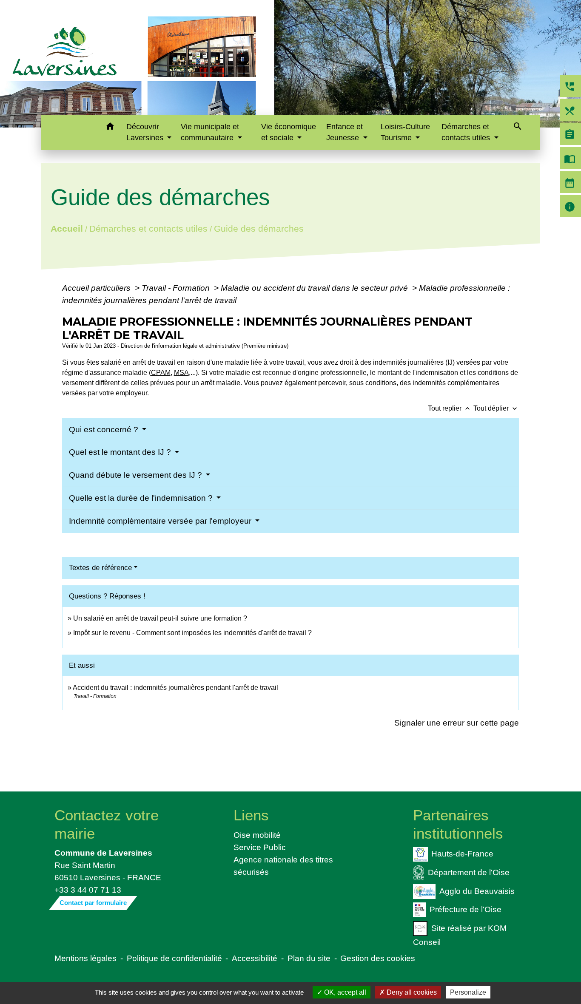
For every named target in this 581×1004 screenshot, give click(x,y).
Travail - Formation (177, 287)
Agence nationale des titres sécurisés (283, 865)
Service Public (260, 847)
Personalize (468, 992)
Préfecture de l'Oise (465, 909)
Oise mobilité (257, 835)
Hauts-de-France (462, 853)
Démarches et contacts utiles (148, 228)
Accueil (66, 228)
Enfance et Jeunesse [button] (344, 132)
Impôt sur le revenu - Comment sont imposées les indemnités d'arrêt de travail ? (192, 632)
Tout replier (450, 408)
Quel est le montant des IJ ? (121, 452)
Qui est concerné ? (104, 429)
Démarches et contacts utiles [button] (466, 132)
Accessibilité (254, 958)
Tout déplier (496, 408)
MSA (181, 372)
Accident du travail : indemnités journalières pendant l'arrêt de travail (175, 687)
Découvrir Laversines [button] (145, 132)
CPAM (161, 372)
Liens (251, 815)
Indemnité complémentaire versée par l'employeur (161, 520)
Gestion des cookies (377, 958)
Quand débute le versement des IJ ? (136, 475)
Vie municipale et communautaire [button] (210, 132)
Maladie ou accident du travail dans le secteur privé (315, 287)
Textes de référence (100, 568)
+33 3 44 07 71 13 (87, 889)
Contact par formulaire (93, 902)
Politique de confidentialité (174, 958)
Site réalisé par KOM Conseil (460, 935)
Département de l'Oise (469, 871)
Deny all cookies (411, 992)
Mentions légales (85, 958)
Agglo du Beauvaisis (477, 890)
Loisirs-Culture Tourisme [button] (405, 132)
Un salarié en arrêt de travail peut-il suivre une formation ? (160, 618)
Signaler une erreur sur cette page (456, 722)
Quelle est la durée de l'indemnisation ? (142, 497)
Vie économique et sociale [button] (288, 132)
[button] (109, 128)
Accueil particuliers (97, 287)
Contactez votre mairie (106, 824)
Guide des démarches (258, 228)
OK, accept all (344, 992)
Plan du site (309, 958)
